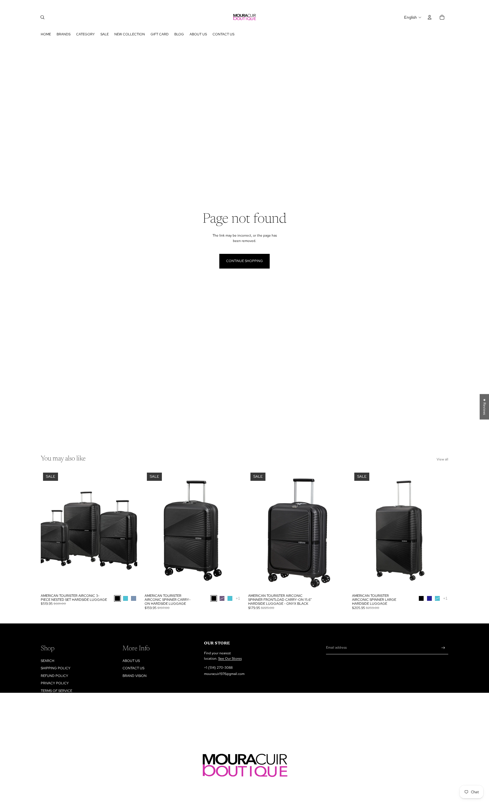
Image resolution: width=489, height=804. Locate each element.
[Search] (42, 17)
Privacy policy (55, 683)
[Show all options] (237, 598)
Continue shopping (244, 261)
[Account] (429, 17)
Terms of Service (56, 691)
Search (47, 661)
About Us (131, 661)
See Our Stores (230, 658)
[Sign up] (443, 648)
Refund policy (54, 676)
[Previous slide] (49, 530)
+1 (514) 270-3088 (218, 667)
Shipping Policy (55, 668)
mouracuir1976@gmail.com (224, 674)
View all (442, 459)
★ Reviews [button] (484, 406)
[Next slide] (128, 530)
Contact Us (133, 668)
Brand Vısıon (135, 676)
